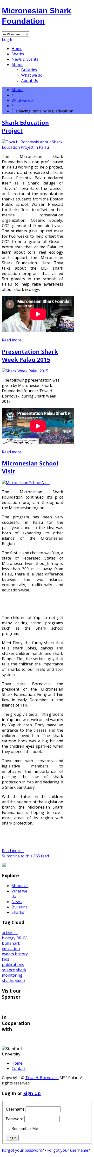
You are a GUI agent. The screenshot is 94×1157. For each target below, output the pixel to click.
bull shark (11, 943)
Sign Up (32, 1093)
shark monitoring (14, 972)
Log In (7, 39)
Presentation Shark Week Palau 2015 (30, 355)
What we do (31, 75)
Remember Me (25, 1128)
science (8, 970)
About (17, 64)
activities (10, 932)
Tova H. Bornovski (42, 1077)
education (11, 948)
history (21, 954)
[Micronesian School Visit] (26, 482)
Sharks (18, 54)
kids (5, 959)
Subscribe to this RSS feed (25, 856)
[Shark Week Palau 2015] (25, 371)
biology (8, 938)
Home (17, 48)
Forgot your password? (23, 1150)
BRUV (21, 938)
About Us (29, 80)
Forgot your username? (68, 1150)
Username (15, 1109)
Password (14, 1118)
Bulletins (29, 70)
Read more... (13, 340)
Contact (19, 1068)
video (20, 980)
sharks (8, 980)
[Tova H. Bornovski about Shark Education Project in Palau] (32, 147)
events (8, 954)
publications (13, 964)
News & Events (25, 59)
